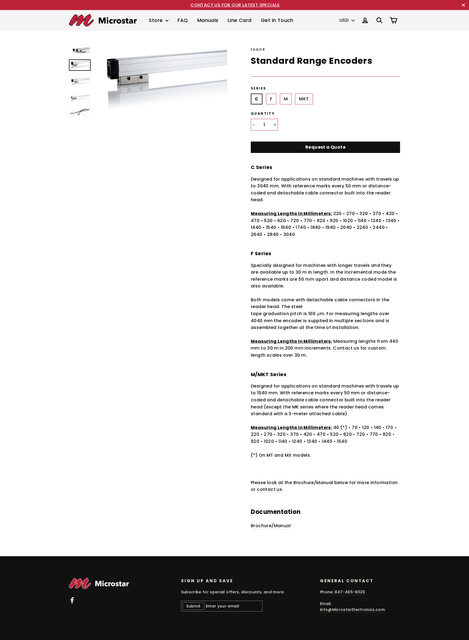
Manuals (207, 20)
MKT (304, 99)
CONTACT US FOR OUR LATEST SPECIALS (235, 5)
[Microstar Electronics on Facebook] (72, 599)
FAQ (183, 20)
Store (156, 20)
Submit (193, 606)
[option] (163, 81)
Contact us (346, 348)
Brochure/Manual (271, 526)
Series (258, 88)
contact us (269, 489)
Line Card (240, 20)
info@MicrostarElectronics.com (352, 609)
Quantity (263, 113)
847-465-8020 (350, 592)
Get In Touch (277, 20)
